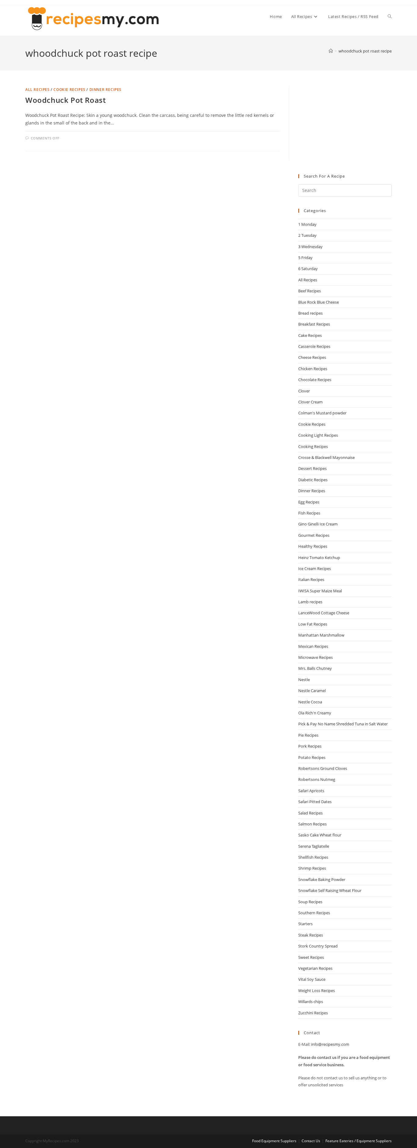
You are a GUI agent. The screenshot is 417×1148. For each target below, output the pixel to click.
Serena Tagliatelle (313, 846)
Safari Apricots (311, 790)
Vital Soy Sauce (311, 979)
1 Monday (307, 224)
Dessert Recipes (312, 468)
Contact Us (311, 1140)
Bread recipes (310, 313)
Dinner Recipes (105, 89)
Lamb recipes (310, 602)
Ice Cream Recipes (314, 568)
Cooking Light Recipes (318, 435)
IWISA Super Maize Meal (320, 591)
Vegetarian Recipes (315, 968)
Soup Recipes (310, 901)
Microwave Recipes (315, 657)
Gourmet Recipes (313, 535)
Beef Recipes (309, 291)
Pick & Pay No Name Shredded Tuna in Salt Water (343, 724)
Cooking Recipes (313, 446)
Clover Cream (310, 402)
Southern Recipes (314, 912)
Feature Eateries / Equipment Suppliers (358, 1140)
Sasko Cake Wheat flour (319, 835)
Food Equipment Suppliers (274, 1140)
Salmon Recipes (312, 824)
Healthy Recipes (312, 546)
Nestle (304, 679)
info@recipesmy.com (330, 1044)
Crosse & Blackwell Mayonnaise (326, 457)
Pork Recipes (309, 746)
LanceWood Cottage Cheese (323, 613)
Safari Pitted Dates (315, 801)
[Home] (331, 51)
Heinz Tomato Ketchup (319, 557)
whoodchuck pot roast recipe (365, 51)
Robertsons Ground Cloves (322, 768)
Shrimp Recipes (312, 868)
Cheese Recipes (312, 357)
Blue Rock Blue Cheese (318, 302)
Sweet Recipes (311, 957)
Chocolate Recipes (314, 379)
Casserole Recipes (314, 346)
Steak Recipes (310, 935)
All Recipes (37, 89)
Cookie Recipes (69, 89)
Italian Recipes (311, 579)
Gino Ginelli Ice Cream (318, 524)
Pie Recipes (308, 735)
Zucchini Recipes (313, 1013)
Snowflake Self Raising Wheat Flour (329, 890)
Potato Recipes (311, 757)
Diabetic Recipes (313, 479)
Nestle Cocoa (310, 702)
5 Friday (305, 257)
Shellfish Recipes (313, 857)
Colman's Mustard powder (322, 413)
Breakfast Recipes (314, 324)
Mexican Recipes (313, 646)
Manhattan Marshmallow (321, 635)
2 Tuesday (307, 235)
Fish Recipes (309, 513)
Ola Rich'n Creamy (314, 713)
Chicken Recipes (312, 368)
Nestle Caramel (312, 690)
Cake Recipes (310, 335)
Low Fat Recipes (312, 624)
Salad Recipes (310, 813)
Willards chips (310, 1001)
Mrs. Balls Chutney (315, 668)
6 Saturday (308, 268)
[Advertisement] (345, 124)
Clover (304, 391)
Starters (305, 923)
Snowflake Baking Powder (321, 879)
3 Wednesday (310, 246)
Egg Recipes (308, 502)
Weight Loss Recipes (316, 990)
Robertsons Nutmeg (316, 779)
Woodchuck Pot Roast (65, 100)
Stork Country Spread (318, 946)
